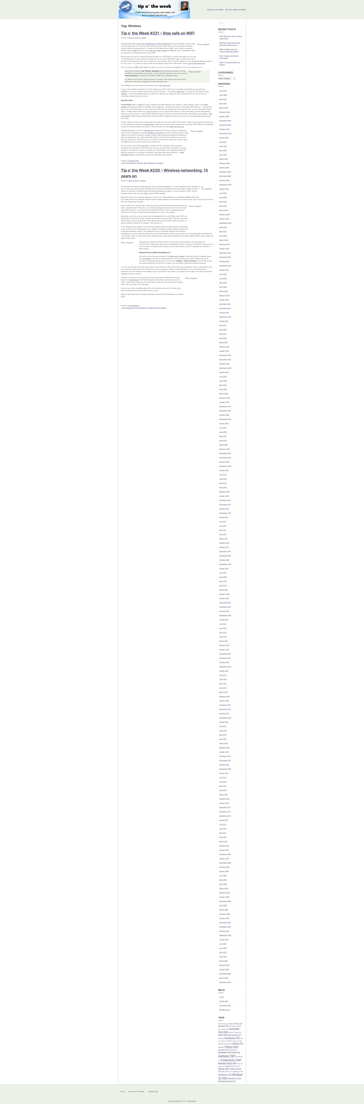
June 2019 (223, 432)
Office (231, 1046)
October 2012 (224, 765)
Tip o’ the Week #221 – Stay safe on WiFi (157, 33)
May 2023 (223, 231)
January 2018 (224, 496)
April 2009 (223, 884)
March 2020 (223, 394)
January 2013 (224, 752)
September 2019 (225, 419)
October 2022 (224, 261)
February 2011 (224, 846)
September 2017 (225, 513)
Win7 (230, 1071)
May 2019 (222, 436)
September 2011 (225, 816)
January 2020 (224, 402)
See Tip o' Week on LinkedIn (235, 9)
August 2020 (224, 372)
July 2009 (223, 876)
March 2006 (223, 978)
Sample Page (153, 1091)
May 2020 (223, 385)
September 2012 (225, 769)
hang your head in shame (158, 50)
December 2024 (225, 172)
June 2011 (222, 829)
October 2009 (224, 867)
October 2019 (224, 415)
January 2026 (224, 116)
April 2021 (223, 338)
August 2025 (224, 138)
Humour (224, 1041)
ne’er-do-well (151, 111)
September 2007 (225, 935)
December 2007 (225, 922)
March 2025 (223, 159)
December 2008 (225, 901)
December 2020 (225, 355)
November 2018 (225, 457)
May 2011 (222, 833)
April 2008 (223, 905)
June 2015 (223, 628)
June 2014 (223, 679)
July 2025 (223, 142)
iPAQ (145, 193)
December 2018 (225, 453)
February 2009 (224, 893)
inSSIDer (124, 94)
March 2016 (223, 590)
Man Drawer (134, 280)
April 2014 (223, 688)
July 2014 (222, 675)
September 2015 (225, 615)
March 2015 (223, 641)
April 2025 (223, 155)
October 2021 (224, 312)
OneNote (224, 1052)
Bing (239, 1023)
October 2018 (224, 462)
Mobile (238, 1043)
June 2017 (223, 526)
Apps (232, 1023)
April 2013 (223, 739)
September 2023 (225, 223)
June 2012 (223, 782)
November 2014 (225, 658)
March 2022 (223, 291)
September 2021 (225, 317)
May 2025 (223, 150)
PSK (171, 48)
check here (180, 91)
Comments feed (225, 1005)
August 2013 (223, 722)
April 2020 (223, 389)
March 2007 (223, 961)
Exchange (232, 1038)
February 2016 (224, 594)
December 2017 (225, 500)
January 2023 (224, 248)
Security (140, 163)
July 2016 (222, 573)
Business (223, 1026)
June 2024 (223, 197)
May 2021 (222, 334)
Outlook (227, 1056)
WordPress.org (224, 1010)
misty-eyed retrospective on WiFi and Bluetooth (153, 44)
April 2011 (222, 837)
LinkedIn (235, 1041)
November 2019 (225, 411)
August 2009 (224, 871)
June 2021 (223, 330)
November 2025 (225, 125)
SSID (136, 67)
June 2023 (223, 227)
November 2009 (225, 863)
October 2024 (224, 180)
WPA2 (135, 50)
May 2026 (223, 99)
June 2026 (223, 95)
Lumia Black (146, 259)
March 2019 (223, 445)
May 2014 (222, 684)
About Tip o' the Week (215, 9)
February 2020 (224, 398)
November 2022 (225, 257)
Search (239, 1063)
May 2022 (223, 283)
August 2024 (224, 189)
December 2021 (225, 304)
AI (220, 1023)
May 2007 (223, 952)
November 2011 (225, 812)
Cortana (238, 1032)
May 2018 (222, 483)
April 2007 (223, 957)
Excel (221, 1038)
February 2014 (224, 696)
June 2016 (223, 577)
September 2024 (225, 185)
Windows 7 (238, 1071)
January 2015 (224, 649)
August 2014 (223, 671)
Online (235, 1052)
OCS (221, 1047)
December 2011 (224, 807)
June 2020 (223, 381)
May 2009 (223, 880)
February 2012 (224, 799)
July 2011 (222, 824)
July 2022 (223, 274)
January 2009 (224, 897)
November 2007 (225, 927)
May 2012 (222, 786)
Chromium (224, 1029)
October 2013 (224, 713)
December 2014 (225, 654)
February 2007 (224, 965)
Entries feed (223, 1001)
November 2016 (225, 556)
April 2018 (223, 487)
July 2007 (222, 944)
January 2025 (224, 167)
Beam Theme (192, 1101)
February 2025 (224, 163)
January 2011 (224, 850)
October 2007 (224, 931)
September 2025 (225, 133)
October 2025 (224, 129)
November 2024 (225, 176)
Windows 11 (234, 1078)
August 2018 (223, 470)
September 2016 (225, 564)
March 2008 (223, 910)
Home (122, 1091)
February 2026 (224, 112)
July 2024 (223, 193)
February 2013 (224, 748)
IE (230, 1041)
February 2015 (224, 645)
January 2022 (224, 300)
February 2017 (224, 543)
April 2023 (223, 236)
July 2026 (223, 91)
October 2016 (224, 560)
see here (145, 146)
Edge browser (234, 1035)
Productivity (231, 1059)
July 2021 (222, 325)
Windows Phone (154, 308)
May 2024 (223, 202)
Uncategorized (133, 161)
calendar (232, 1026)
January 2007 (224, 969)
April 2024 (223, 206)
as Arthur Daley (148, 124)
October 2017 (224, 509)
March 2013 (223, 743)
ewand (143, 38)
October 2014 (224, 662)
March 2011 (223, 841)
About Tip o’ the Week (136, 1091)
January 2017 (224, 547)
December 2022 (225, 253)
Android (225, 1023)
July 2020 (223, 376)
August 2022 (224, 270)
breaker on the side (155, 133)
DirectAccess (149, 130)
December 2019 (225, 406)
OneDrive (233, 1050)
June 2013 (223, 730)
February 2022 (224, 295)
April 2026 (223, 103)
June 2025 (223, 146)
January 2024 (224, 219)
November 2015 (225, 607)
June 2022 (223, 278)
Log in (221, 997)
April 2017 (223, 534)
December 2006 (225, 974)
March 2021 (223, 342)
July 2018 (222, 475)
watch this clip (176, 127)
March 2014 (223, 692)
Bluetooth (130, 308)
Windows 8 (225, 1075)
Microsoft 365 (226, 1043)
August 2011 (223, 820)
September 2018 (225, 466)
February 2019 (224, 449)
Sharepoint (230, 1066)
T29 (183, 189)
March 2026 (223, 108)
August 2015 (223, 620)
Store (237, 1066)
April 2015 (223, 637)
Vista (224, 1071)
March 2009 (223, 888)
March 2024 (223, 210)
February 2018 (224, 492)
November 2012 (225, 760)
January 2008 (224, 918)
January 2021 (224, 351)
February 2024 (224, 214)
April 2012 (223, 790)
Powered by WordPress (175, 1101)
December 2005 (225, 982)
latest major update (177, 256)
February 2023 (224, 244)
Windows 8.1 (152, 163)
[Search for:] (231, 23)
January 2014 (224, 701)
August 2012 (223, 773)
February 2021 (224, 347)
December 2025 (225, 121)
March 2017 (223, 539)
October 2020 (224, 364)
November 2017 (225, 504)
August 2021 (223, 321)
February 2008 (224, 914)
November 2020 (225, 359)
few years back (164, 85)
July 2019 (222, 428)
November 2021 (225, 308)
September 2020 (225, 368)
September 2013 (225, 718)
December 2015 (225, 603)
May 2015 (222, 632)
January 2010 (224, 858)
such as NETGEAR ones (196, 63)
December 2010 (225, 854)
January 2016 (224, 598)
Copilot (231, 1032)
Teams (223, 1069)
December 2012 (225, 756)
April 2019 (223, 440)
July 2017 (222, 521)
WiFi (145, 163)
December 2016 (225, 551)
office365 (223, 1050)
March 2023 (223, 240)
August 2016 (223, 568)
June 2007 (223, 948)
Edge (222, 1035)
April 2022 (223, 287)
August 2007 (224, 939)
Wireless (160, 163)
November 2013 (225, 709)
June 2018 (223, 479)
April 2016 (223, 585)
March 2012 (223, 794)
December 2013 (225, 705)
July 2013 (222, 726)
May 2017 (222, 530)
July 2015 (222, 624)
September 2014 (225, 666)
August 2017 (223, 517)
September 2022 (225, 266)
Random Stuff (227, 1063)
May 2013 (222, 735)
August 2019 (223, 423)
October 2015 (224, 611)
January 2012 (224, 803)
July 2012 (222, 777)
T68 (188, 189)
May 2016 (222, 581)
